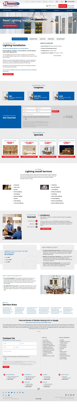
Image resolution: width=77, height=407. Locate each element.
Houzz (23, 392)
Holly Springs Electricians (44, 307)
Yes (26, 118)
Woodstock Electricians (68, 313)
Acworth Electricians (7, 307)
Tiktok (20, 392)
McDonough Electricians (56, 307)
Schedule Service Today (11, 25)
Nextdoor (8, 395)
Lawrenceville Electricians (44, 311)
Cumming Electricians (19, 310)
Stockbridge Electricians (68, 309)
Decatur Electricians (19, 313)
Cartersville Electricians (20, 307)
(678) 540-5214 (65, 379)
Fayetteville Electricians (32, 313)
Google (55, 320)
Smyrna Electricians (55, 313)
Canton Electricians (7, 313)
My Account (71, 5)
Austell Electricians (7, 310)
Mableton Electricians (43, 313)
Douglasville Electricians (32, 307)
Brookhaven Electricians (8, 311)
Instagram (17, 392)
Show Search (57, 2)
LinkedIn (14, 392)
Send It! (56, 111)
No (26, 119)
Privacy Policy (33, 126)
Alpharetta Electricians (7, 309)
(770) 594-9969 (10, 379)
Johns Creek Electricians (44, 309)
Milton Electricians (55, 309)
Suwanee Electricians (67, 310)
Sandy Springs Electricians (56, 311)
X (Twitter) (8, 392)
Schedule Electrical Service (10, 156)
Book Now (63, 6)
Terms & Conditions (26, 126)
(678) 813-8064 (28, 379)
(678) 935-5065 (28, 386)
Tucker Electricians (67, 311)
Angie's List (3, 395)
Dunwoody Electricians (31, 310)
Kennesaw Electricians (43, 310)
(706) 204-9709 (47, 379)
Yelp (6, 395)
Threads (6, 392)
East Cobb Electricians (31, 311)
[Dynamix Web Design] (38, 398)
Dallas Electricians (18, 311)
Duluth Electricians (31, 309)
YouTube (11, 392)
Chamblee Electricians (19, 309)
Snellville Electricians (67, 307)
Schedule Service (8, 74)
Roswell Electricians (55, 310)
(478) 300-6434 (47, 386)
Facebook (3, 392)
